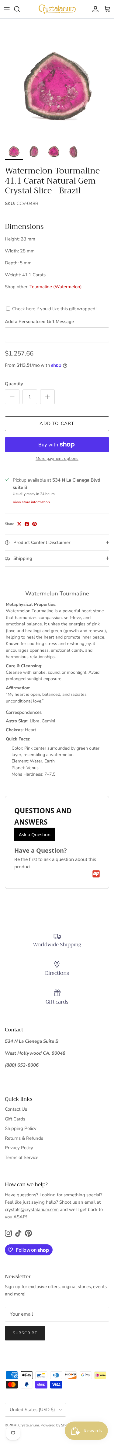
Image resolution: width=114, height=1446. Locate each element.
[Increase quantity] (47, 396)
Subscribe (25, 1333)
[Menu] (6, 9)
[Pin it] (34, 524)
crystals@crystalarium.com (32, 1209)
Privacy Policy (19, 1148)
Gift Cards (15, 1119)
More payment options (57, 458)
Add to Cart (57, 423)
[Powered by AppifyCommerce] (96, 874)
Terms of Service (21, 1157)
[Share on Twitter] (19, 524)
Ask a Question (34, 834)
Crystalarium (28, 1425)
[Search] (20, 9)
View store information (31, 502)
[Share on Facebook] (27, 524)
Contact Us (16, 1109)
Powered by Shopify (57, 1425)
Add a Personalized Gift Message (39, 322)
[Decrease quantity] (12, 396)
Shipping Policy (20, 1128)
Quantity (14, 384)
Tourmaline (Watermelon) (55, 287)
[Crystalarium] (57, 9)
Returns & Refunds (24, 1138)
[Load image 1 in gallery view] (57, 81)
